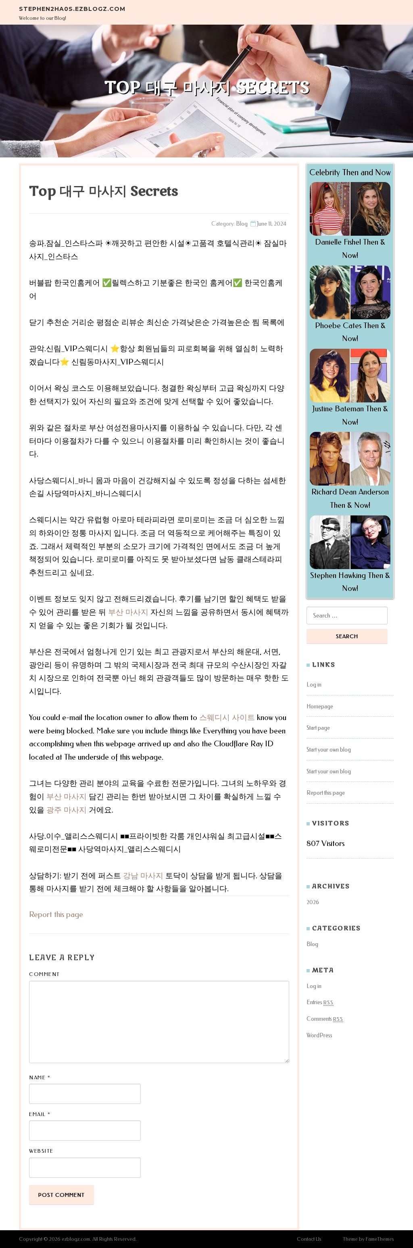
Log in (314, 684)
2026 (313, 902)
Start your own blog (329, 749)
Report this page (56, 914)
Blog (242, 223)
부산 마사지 (128, 612)
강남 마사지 (143, 875)
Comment (44, 974)
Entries (320, 1002)
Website (41, 1151)
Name (39, 1077)
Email (40, 1114)
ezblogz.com (76, 1239)
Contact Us (309, 1239)
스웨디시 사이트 (227, 717)
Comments (325, 1019)
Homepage (320, 706)
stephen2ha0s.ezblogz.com (72, 9)
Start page (318, 728)
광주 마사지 (66, 810)
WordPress (319, 1035)
